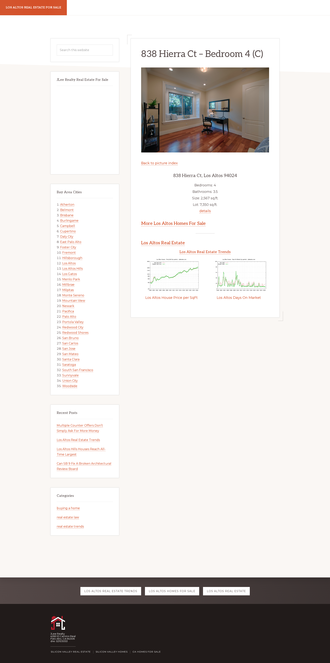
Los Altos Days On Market (239, 298)
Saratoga (69, 364)
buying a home (68, 508)
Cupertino (68, 231)
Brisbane (67, 215)
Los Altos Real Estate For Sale (33, 7)
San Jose (68, 348)
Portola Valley (73, 322)
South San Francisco (77, 370)
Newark (68, 306)
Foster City (68, 247)
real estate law (68, 517)
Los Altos (69, 263)
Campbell (67, 226)
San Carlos (70, 343)
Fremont (69, 252)
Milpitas (68, 290)
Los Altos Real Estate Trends (205, 252)
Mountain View (73, 300)
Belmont (67, 210)
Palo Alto (69, 316)
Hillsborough (72, 258)
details (205, 211)
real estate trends (70, 526)
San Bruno (70, 338)
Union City (70, 380)
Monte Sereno (73, 295)
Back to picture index (159, 163)
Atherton (67, 204)
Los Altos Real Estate (163, 243)
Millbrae (68, 284)
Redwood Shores (75, 332)
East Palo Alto (70, 242)
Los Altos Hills (72, 268)
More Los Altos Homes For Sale (173, 223)
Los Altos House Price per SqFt (171, 298)
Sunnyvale (70, 375)
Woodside (69, 386)
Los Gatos (69, 274)
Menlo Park (71, 279)
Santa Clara (70, 359)
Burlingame (69, 220)
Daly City (66, 236)
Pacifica (68, 311)
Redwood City (72, 327)
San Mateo (70, 354)
